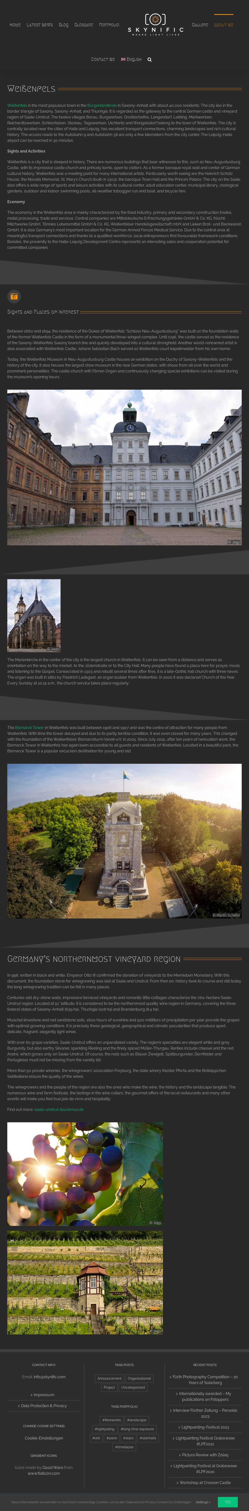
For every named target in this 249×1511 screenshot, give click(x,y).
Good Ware (53, 1467)
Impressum (44, 1395)
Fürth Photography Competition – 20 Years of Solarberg (205, 1380)
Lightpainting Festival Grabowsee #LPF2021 (205, 1441)
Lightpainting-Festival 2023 (205, 1427)
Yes (228, 1502)
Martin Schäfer (228, 915)
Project (109, 1387)
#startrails (148, 1438)
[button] (150, 59)
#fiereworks (111, 1420)
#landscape (136, 1420)
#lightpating (105, 1429)
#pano (112, 1438)
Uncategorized (133, 1387)
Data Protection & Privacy (44, 1405)
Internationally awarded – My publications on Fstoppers (205, 1396)
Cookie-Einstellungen (44, 1438)
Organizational (139, 1378)
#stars (128, 1438)
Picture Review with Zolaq (205, 1455)
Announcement (110, 1378)
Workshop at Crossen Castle (205, 1482)
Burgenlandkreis (102, 105)
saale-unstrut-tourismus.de (59, 1109)
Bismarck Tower (29, 727)
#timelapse (124, 1447)
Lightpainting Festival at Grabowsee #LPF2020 (205, 1469)
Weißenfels (17, 105)
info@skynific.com (50, 1377)
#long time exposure (137, 1429)
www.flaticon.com (44, 1473)
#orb (96, 1438)
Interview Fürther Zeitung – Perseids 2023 (205, 1413)
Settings (202, 1502)
